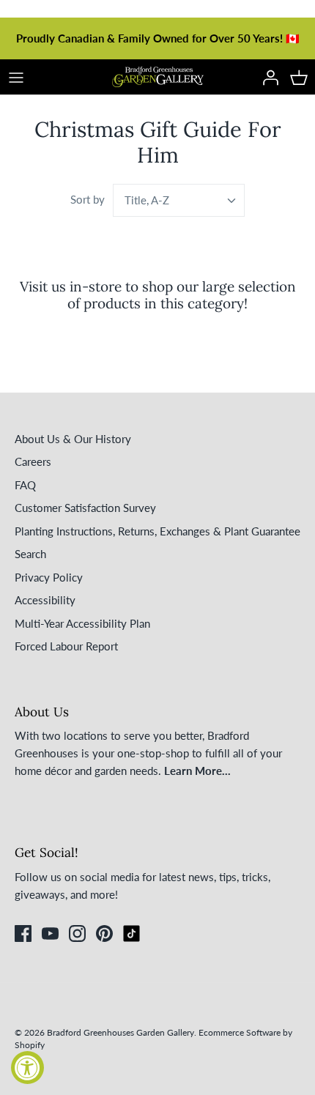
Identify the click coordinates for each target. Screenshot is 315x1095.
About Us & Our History (73, 438)
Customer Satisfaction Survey (85, 507)
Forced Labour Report (66, 646)
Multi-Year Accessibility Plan (82, 623)
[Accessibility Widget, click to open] (27, 1067)
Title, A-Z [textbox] (147, 200)
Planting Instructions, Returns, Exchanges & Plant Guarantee (157, 531)
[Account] (267, 77)
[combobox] (179, 200)
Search (30, 553)
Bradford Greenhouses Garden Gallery (120, 1032)
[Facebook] (23, 933)
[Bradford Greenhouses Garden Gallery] (158, 77)
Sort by (87, 199)
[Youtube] (50, 933)
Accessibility (45, 599)
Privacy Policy (49, 577)
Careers (33, 461)
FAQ (25, 484)
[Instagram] (77, 933)
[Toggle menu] (16, 77)
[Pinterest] (104, 933)
